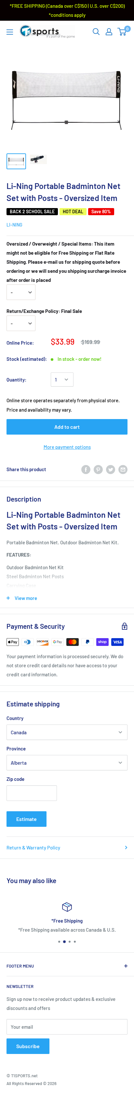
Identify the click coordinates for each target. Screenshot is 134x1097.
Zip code (15, 779)
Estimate (26, 819)
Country (15, 718)
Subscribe (28, 1046)
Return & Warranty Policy (33, 847)
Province (16, 748)
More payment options (67, 447)
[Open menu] (10, 32)
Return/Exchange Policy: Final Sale (44, 311)
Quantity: (16, 379)
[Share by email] (122, 469)
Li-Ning (14, 224)
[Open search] (96, 31)
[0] (122, 32)
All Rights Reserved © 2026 (32, 1083)
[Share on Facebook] (85, 469)
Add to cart (67, 427)
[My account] (109, 31)
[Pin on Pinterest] (98, 469)
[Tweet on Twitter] (110, 469)
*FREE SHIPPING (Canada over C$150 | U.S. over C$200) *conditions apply (67, 10)
